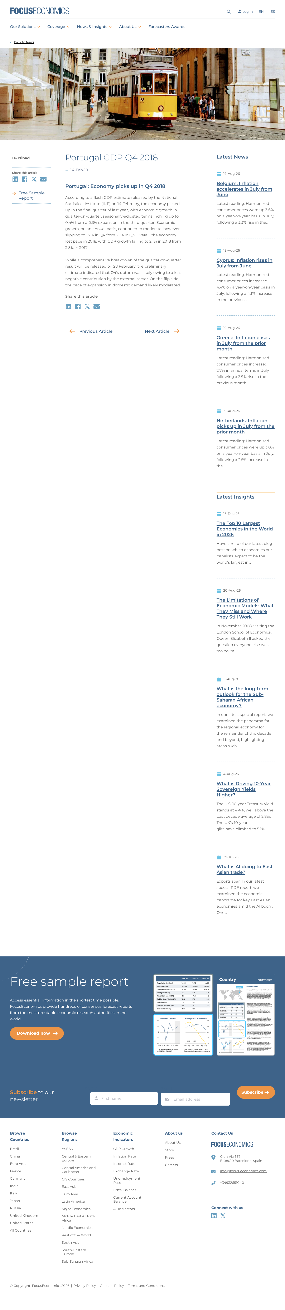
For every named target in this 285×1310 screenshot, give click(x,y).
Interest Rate (124, 1164)
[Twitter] (222, 1215)
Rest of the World (76, 1235)
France (15, 1171)
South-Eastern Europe (74, 1252)
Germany (17, 1178)
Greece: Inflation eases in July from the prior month (243, 343)
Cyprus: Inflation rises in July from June (244, 263)
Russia (15, 1208)
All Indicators (124, 1209)
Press (169, 1157)
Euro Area (18, 1164)
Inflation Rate (124, 1156)
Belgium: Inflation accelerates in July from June (244, 189)
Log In (247, 12)
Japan (15, 1201)
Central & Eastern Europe (76, 1158)
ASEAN (67, 1149)
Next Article (157, 331)
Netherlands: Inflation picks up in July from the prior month (246, 426)
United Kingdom (24, 1216)
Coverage (56, 26)
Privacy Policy (84, 1286)
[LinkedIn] (213, 1215)
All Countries (20, 1230)
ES (273, 12)
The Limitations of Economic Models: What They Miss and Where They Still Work (245, 608)
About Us (127, 26)
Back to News (24, 42)
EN (261, 12)
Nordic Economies (77, 1228)
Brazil (14, 1149)
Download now (33, 1033)
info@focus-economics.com (243, 1171)
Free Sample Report (31, 195)
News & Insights (92, 26)
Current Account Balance (127, 1199)
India (14, 1186)
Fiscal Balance (125, 1190)
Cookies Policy (112, 1286)
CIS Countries (73, 1179)
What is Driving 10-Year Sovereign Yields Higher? (244, 789)
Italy (13, 1193)
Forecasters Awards (166, 26)
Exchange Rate (126, 1171)
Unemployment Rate (126, 1180)
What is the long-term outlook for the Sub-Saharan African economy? (242, 697)
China (15, 1156)
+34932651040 (232, 1183)
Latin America (73, 1201)
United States (21, 1223)
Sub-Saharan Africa (77, 1261)
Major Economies (76, 1209)
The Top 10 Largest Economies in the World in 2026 (245, 529)
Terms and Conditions (146, 1286)
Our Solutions (22, 26)
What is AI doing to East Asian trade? (244, 869)
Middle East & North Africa (78, 1218)
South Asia (70, 1242)
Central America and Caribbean (79, 1170)
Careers (171, 1165)
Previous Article (95, 331)
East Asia (69, 1187)
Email (166, 1089)
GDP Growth (123, 1149)
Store (169, 1150)
